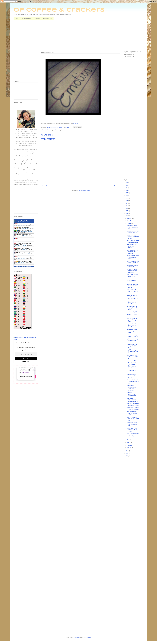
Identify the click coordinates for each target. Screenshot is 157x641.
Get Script (18, 266)
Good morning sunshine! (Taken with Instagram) (133, 435)
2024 (127, 185)
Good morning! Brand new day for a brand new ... (133, 418)
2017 (127, 203)
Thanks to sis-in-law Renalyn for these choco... (132, 429)
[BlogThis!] (76, 127)
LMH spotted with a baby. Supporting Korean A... (132, 270)
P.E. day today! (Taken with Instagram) (132, 371)
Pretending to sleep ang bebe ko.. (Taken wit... (133, 335)
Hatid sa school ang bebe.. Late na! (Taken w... (133, 357)
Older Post (116, 186)
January (129, 447)
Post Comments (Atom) (84, 190)
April (128, 440)
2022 (127, 190)
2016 (127, 206)
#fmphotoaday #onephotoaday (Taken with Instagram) (131, 388)
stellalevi (77, 637)
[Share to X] (77, 127)
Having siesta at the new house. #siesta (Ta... (132, 291)
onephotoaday (56, 130)
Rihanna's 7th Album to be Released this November (132, 285)
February (129, 445)
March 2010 (25, 235)
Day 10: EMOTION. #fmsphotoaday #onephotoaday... (132, 366)
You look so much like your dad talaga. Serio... (132, 320)
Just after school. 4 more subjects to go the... (133, 231)
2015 (127, 208)
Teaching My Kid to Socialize (131, 281)
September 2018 (26, 240)
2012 (127, 216)
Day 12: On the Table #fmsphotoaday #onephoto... (132, 325)
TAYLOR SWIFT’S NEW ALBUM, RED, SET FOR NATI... (132, 227)
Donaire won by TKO (132, 312)
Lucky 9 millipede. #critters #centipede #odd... (133, 236)
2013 (127, 213)
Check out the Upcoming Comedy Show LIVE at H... (133, 381)
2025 (127, 182)
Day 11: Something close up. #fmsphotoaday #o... (133, 351)
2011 (127, 451)
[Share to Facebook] (79, 127)
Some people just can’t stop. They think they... (132, 276)
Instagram (75, 123)
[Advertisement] (80, 35)
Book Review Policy (26, 18)
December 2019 (26, 253)
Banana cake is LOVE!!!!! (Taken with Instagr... (133, 408)
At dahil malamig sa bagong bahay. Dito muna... (132, 308)
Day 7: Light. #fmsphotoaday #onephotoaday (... (132, 399)
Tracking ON (28, 266)
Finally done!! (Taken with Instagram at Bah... (132, 424)
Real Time (23, 266)
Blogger (89, 637)
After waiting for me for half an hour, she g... (133, 241)
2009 (127, 456)
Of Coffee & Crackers (59, 10)
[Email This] (74, 127)
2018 (127, 200)
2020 (127, 195)
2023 (127, 188)
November (129, 221)
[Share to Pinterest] (81, 127)
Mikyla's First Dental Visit (132, 315)
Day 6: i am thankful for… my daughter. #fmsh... (133, 404)
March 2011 (25, 249)
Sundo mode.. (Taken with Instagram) (132, 361)
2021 (127, 193)
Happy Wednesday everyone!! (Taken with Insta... (132, 376)
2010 (127, 453)
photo (62, 130)
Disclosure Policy (47, 18)
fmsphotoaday (48, 130)
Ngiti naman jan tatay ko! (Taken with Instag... (132, 340)
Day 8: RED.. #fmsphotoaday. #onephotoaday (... (132, 394)
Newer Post (45, 186)
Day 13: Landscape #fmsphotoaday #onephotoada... (131, 302)
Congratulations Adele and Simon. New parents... (132, 251)
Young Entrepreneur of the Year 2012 (132, 265)
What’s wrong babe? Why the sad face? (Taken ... (132, 413)
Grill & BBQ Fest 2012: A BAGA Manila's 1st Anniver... (132, 246)
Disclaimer (37, 18)
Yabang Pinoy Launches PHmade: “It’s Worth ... (133, 261)
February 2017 (25, 228)
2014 (127, 211)
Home (16, 18)
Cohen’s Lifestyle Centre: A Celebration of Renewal (133, 257)
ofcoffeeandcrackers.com (20, 245)
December (129, 218)
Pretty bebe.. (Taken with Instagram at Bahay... (132, 331)
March (129, 442)
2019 (127, 198)
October (129, 223)
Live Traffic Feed (23, 221)
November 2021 (21, 225)
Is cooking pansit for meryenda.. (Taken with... (132, 346)
